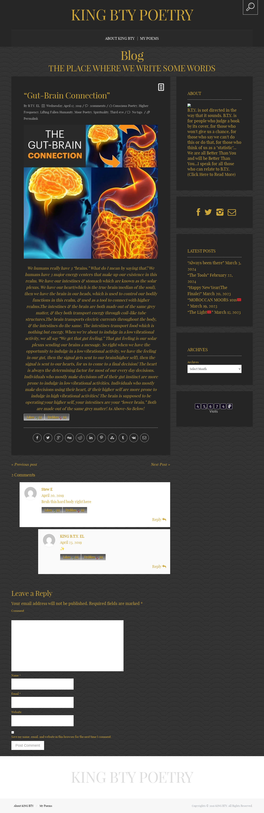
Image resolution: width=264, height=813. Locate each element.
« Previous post (24, 464)
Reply (157, 519)
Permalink (31, 118)
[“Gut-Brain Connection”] (91, 192)
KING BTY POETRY (132, 14)
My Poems (149, 38)
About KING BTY (120, 38)
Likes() (34, 417)
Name (16, 675)
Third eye (117, 112)
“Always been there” (205, 262)
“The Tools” (198, 275)
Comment (17, 611)
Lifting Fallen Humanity (56, 112)
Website (16, 712)
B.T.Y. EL (34, 106)
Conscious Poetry (125, 106)
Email (16, 694)
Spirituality (100, 112)
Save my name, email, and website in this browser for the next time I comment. (61, 737)
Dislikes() (57, 417)
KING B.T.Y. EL (72, 536)
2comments (98, 106)
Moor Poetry (83, 112)
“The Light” (200, 312)
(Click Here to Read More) (211, 174)
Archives (193, 362)
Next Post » (160, 464)
